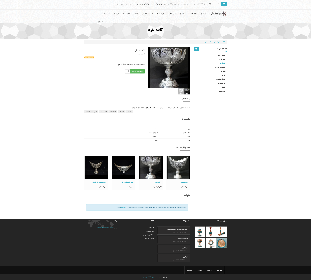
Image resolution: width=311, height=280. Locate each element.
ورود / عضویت (200, 4)
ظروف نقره (160, 14)
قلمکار (136, 14)
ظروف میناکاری (220, 79)
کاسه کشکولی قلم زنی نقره (99, 182)
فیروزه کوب (172, 14)
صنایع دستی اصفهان (91, 111)
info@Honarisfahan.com (104, 228)
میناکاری (203, 14)
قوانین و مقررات (149, 238)
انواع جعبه (126, 14)
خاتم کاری (193, 14)
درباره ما (151, 227)
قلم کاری (185, 257)
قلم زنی (129, 111)
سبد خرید (219, 270)
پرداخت (209, 270)
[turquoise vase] (211, 232)
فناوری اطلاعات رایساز (149, 277)
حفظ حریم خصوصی (148, 235)
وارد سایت (124, 207)
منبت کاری (185, 248)
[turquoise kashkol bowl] (221, 232)
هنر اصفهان (113, 111)
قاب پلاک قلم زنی (147, 14)
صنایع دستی (103, 111)
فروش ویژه (221, 55)
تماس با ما (107, 14)
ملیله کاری (183, 14)
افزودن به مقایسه (137, 71)
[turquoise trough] (200, 243)
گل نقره (116, 14)
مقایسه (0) (215, 4)
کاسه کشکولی (184, 182)
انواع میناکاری (150, 231)
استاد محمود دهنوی (182, 238)
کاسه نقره (208, 42)
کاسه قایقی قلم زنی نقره (127, 182)
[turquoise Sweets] (221, 243)
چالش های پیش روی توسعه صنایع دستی (177, 229)
